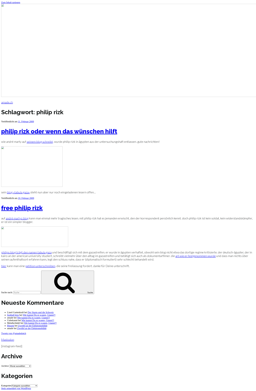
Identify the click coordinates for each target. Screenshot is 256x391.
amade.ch (7, 102)
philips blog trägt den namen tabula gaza (26, 252)
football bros (13, 315)
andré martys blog (17, 218)
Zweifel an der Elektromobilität (32, 325)
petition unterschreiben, (40, 266)
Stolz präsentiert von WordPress (16, 388)
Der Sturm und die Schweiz (41, 312)
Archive (5, 366)
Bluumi (10, 325)
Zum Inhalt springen (10, 2)
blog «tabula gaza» (18, 192)
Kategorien (6, 385)
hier (3, 266)
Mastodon (7, 339)
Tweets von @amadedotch (13, 333)
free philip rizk (22, 207)
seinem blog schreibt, (40, 141)
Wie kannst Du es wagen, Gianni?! (39, 315)
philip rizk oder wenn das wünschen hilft (59, 131)
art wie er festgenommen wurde (195, 256)
